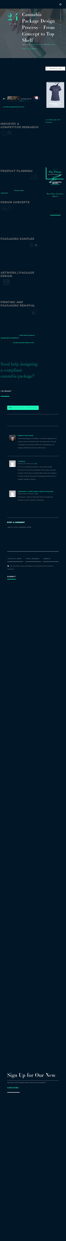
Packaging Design (31, 407)
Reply (35, 463)
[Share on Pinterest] (38, 420)
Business (48, 130)
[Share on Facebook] (28, 420)
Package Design (37, 44)
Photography (50, 144)
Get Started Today (55, 182)
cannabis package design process (13, 106)
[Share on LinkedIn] (33, 420)
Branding (49, 127)
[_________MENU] (60, 4)
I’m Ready (6, 391)
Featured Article (18, 407)
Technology (50, 154)
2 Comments (33, 48)
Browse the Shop (55, 103)
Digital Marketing (52, 137)
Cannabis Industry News (54, 134)
